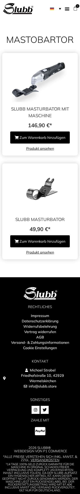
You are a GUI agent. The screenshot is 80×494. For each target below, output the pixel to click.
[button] (55, 9)
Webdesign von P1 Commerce (40, 451)
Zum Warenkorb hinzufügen (42, 137)
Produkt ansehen (40, 148)
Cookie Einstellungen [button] (40, 348)
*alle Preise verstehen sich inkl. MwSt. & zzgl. (40, 458)
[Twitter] (45, 410)
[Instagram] (36, 410)
